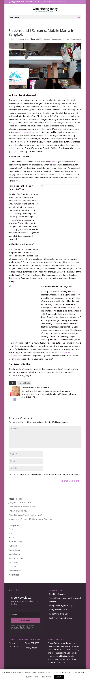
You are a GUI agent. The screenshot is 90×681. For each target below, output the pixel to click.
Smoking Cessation (57, 594)
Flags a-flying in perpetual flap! (22, 506)
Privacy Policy (18, 627)
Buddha (53, 161)
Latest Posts (25, 383)
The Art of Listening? (18, 511)
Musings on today (16, 558)
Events (11, 529)
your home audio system (28, 132)
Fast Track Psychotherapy (60, 618)
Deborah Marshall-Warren (20, 39)
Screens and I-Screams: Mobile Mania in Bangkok (30, 519)
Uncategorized (63, 39)
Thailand (54, 39)
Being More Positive (58, 609)
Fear (10, 533)
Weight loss (14, 575)
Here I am (64, 116)
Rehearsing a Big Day (58, 614)
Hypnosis (46, 39)
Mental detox (14, 554)
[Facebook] (14, 399)
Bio (13, 383)
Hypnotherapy (15, 550)
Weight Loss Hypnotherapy (61, 605)
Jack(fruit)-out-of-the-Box (20, 502)
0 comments (76, 39)
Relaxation (13, 562)
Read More (46, 676)
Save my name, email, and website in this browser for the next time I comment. (45, 474)
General (12, 537)
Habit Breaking (15, 541)
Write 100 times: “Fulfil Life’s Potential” (25, 515)
